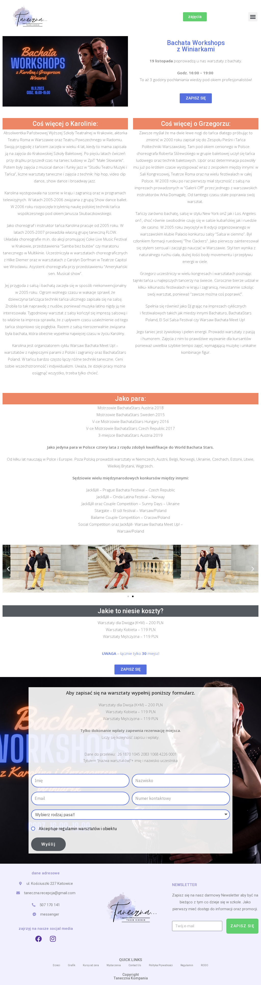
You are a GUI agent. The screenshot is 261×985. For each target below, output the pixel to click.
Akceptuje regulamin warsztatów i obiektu (78, 828)
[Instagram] (53, 938)
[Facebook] (38, 938)
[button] (252, 16)
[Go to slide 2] (133, 596)
